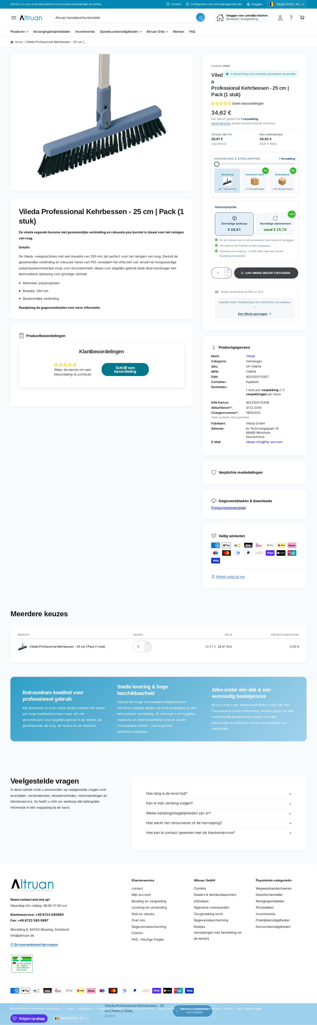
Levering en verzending (149, 907)
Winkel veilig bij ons (230, 576)
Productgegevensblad (228, 508)
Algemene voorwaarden (211, 907)
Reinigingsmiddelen (270, 901)
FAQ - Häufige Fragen (148, 939)
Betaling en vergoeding (149, 901)
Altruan (24, 1008)
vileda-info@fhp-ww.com (264, 442)
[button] (13, 17)
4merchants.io (52, 1008)
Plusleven (17, 32)
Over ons (138, 920)
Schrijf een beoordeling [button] (125, 369)
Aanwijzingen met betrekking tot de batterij (218, 935)
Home (19, 42)
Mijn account (141, 894)
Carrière (200, 888)
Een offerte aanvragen (252, 313)
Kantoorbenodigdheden (273, 927)
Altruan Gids (155, 32)
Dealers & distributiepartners (215, 894)
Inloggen (256, 4)
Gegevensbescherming (149, 927)
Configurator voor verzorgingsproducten (216, 4)
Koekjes (199, 927)
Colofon (137, 933)
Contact (176, 4)
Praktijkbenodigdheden (273, 920)
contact (137, 888)
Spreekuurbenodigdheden (119, 32)
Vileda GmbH (220, 65)
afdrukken (201, 901)
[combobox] (128, 17)
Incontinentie (265, 914)
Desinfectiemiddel (269, 894)
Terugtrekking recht (208, 914)
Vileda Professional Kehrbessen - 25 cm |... (56, 42)
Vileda (250, 356)
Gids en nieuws (143, 914)
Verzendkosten (221, 123)
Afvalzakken (265, 907)
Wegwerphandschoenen (274, 888)
